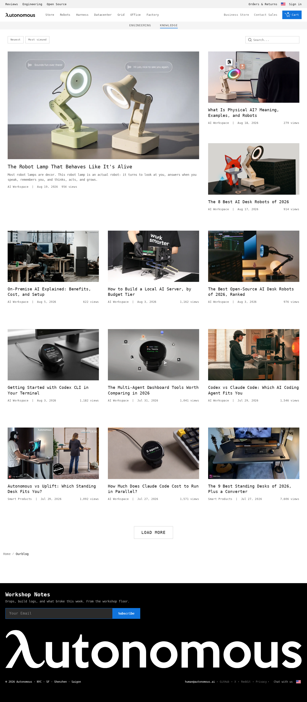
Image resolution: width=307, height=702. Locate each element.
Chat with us (283, 681)
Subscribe (126, 613)
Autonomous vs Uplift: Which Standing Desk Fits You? (52, 489)
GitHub (224, 681)
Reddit (246, 681)
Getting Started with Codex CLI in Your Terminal (48, 390)
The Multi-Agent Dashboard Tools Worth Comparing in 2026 (153, 390)
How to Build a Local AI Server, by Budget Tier (149, 292)
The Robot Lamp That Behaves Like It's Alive (70, 166)
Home (7, 554)
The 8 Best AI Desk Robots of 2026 (248, 201)
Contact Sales (265, 14)
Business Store (236, 14)
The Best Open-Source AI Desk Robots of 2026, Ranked (251, 292)
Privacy (261, 681)
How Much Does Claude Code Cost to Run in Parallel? (153, 489)
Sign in (295, 4)
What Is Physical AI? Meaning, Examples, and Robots (243, 112)
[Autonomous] (20, 15)
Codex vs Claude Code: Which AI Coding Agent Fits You (253, 390)
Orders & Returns (263, 4)
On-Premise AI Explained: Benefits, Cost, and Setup (49, 292)
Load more (153, 532)
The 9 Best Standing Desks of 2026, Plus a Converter (249, 489)
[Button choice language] (283, 4)
